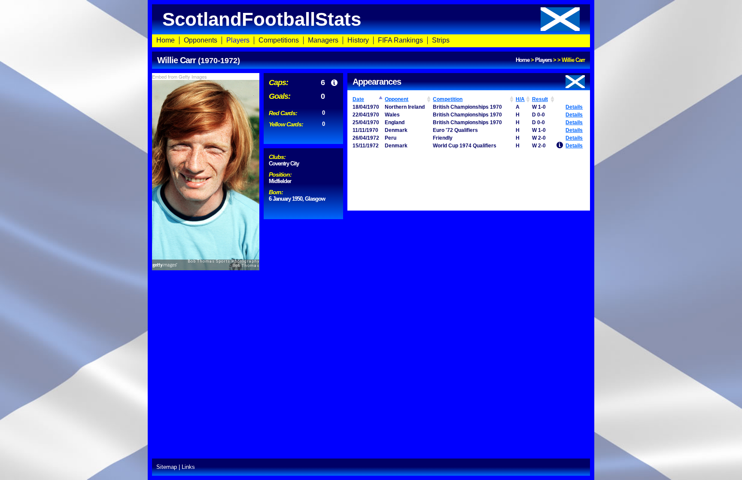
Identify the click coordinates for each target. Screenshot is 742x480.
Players (237, 40)
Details (574, 107)
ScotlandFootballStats (261, 19)
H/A (520, 99)
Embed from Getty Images (179, 76)
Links (188, 467)
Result (540, 99)
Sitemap (166, 467)
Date (358, 99)
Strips (441, 40)
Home (165, 40)
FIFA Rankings (400, 40)
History (358, 40)
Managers (323, 40)
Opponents (200, 40)
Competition (447, 99)
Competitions (278, 40)
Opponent (396, 99)
